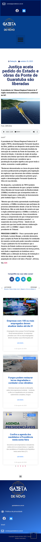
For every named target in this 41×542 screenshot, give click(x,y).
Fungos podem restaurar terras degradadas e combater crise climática (20, 380)
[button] (20, 39)
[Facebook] (17, 10)
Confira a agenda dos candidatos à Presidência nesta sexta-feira (20, 437)
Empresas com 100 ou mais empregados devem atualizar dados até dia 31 (20, 323)
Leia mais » (20, 343)
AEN (5, 263)
